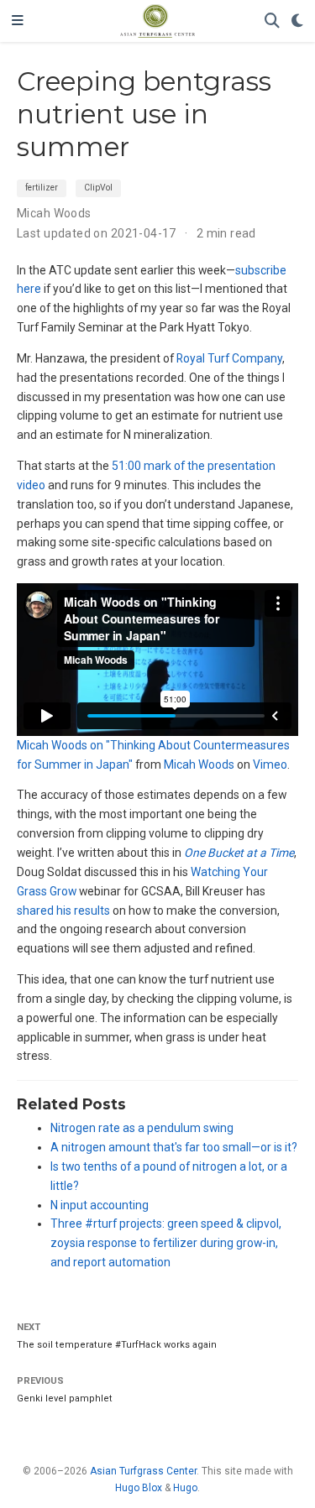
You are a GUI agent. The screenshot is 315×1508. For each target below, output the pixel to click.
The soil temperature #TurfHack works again (117, 1344)
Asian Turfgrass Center (143, 1471)
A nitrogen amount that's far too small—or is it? (173, 1147)
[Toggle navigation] (18, 21)
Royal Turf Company (229, 358)
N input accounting (99, 1205)
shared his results (63, 910)
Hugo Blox (138, 1488)
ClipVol (98, 187)
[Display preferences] (297, 21)
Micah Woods (54, 213)
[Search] (272, 21)
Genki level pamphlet (65, 1398)
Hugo (185, 1488)
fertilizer (41, 187)
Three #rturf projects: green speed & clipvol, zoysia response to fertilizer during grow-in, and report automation (165, 1243)
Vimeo (270, 764)
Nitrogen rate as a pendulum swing (142, 1128)
